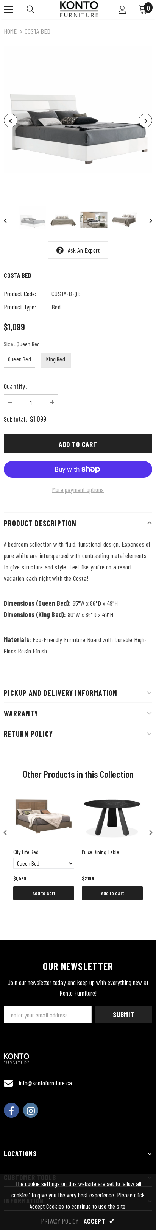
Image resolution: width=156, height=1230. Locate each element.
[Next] (145, 120)
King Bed (55, 359)
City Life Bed (26, 852)
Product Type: (20, 307)
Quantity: (15, 386)
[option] (78, 120)
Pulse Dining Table (100, 852)
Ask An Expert (84, 250)
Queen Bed (19, 359)
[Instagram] (30, 1110)
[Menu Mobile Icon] (8, 9)
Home (10, 31)
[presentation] (5, 832)
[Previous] (10, 120)
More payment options (78, 489)
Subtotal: (15, 419)
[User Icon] (122, 10)
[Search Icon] (30, 9)
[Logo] (79, 9)
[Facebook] (11, 1110)
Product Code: (20, 293)
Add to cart (44, 893)
